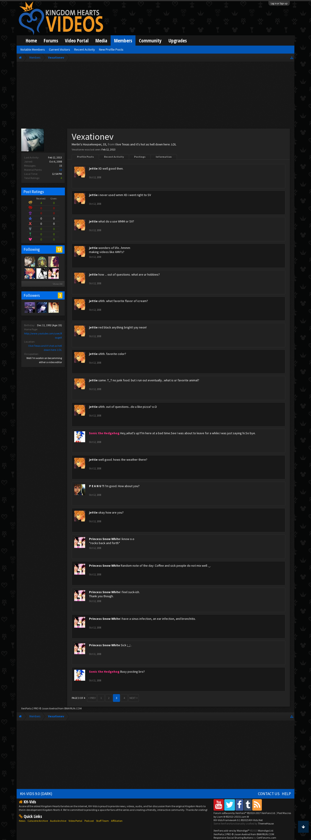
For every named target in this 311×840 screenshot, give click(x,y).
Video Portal (77, 40)
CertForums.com (266, 837)
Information (164, 156)
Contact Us (269, 793)
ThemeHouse (266, 823)
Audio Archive (58, 820)
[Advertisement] (155, 96)
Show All (57, 284)
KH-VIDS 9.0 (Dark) (36, 793)
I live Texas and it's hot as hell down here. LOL (145, 144)
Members (123, 40)
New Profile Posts (111, 49)
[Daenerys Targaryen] (41, 273)
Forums (51, 40)
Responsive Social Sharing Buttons (233, 837)
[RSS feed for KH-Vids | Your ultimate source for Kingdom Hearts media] (257, 805)
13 (59, 249)
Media (101, 40)
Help (286, 793)
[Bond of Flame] (29, 261)
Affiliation (116, 820)
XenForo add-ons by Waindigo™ (232, 830)
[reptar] (41, 261)
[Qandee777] (53, 307)
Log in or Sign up (279, 3)
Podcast (89, 820)
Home (31, 40)
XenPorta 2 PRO (30, 708)
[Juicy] (53, 261)
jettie (93, 168)
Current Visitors (59, 49)
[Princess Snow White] (53, 273)
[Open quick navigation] (291, 57)
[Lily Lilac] (41, 307)
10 (60, 169)
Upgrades (177, 40)
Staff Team (102, 820)
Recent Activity (114, 156)
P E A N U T (96, 486)
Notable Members (32, 49)
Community (150, 40)
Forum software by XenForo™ (245, 813)
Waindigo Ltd (265, 830)
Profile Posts (85, 156)
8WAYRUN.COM (73, 708)
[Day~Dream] (29, 273)
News (22, 820)
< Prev (92, 698)
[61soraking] (29, 307)
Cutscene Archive (38, 820)
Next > (134, 698)
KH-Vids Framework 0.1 (238, 820)
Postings (139, 156)
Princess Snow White (104, 539)
